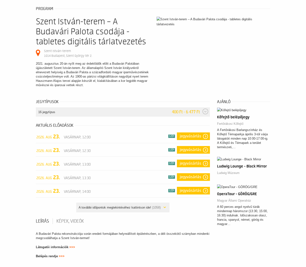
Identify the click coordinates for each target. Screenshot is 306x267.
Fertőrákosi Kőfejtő (230, 124)
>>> (72, 247)
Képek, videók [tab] (70, 221)
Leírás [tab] (42, 221)
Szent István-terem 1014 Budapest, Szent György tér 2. (68, 53)
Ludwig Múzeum (228, 173)
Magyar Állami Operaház (234, 200)
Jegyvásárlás (190, 136)
